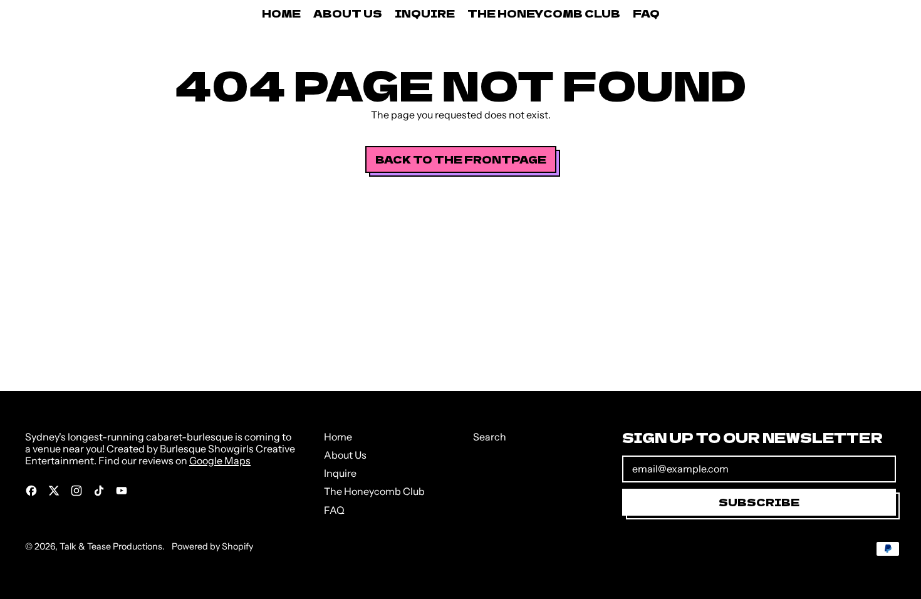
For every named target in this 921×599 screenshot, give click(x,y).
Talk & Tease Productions (111, 546)
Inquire (425, 13)
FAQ (646, 13)
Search (489, 436)
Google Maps (220, 460)
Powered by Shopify (212, 546)
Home (281, 13)
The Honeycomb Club (543, 13)
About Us (347, 13)
